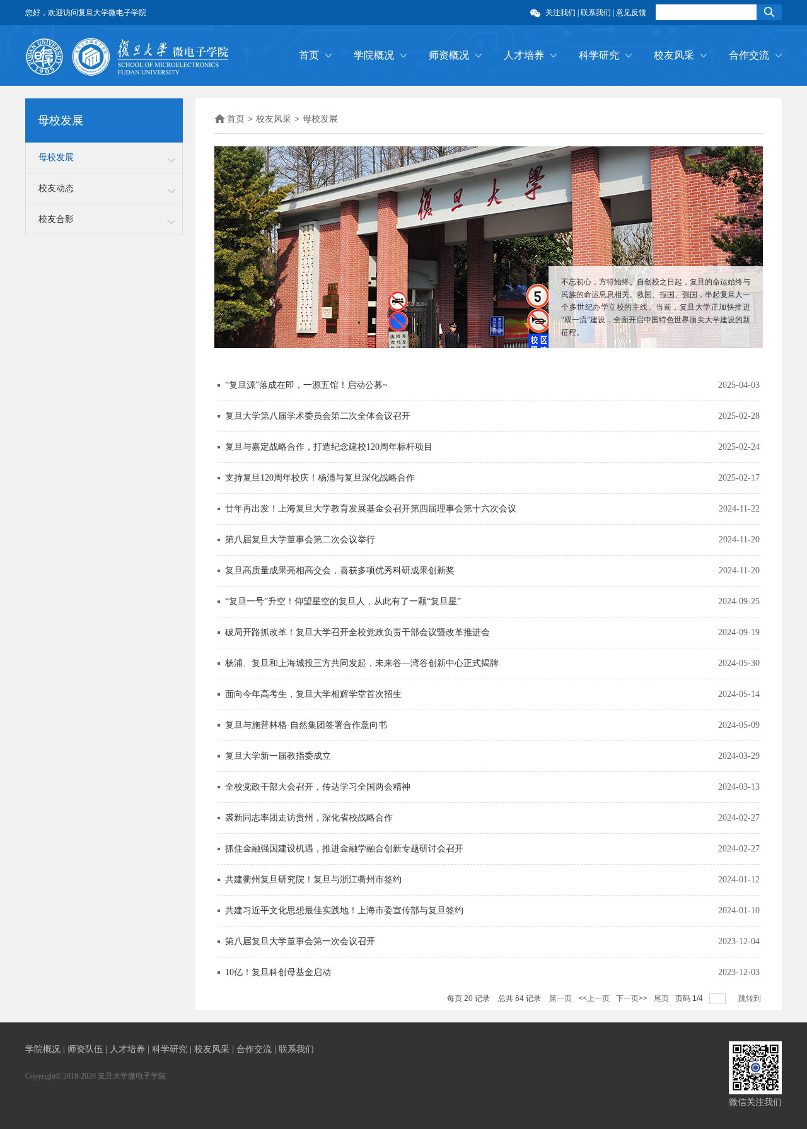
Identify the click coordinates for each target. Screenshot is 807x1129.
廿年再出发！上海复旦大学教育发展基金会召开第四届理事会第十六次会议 (370, 508)
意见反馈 (631, 12)
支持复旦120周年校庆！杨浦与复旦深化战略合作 (320, 478)
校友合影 (56, 219)
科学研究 (599, 55)
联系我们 (596, 12)
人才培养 (524, 55)
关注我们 (561, 12)
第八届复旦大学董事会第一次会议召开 (300, 941)
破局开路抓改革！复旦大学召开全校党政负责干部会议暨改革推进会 (357, 632)
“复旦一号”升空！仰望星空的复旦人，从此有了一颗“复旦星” (343, 601)
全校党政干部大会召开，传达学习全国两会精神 (317, 787)
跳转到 (750, 998)
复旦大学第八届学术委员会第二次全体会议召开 (317, 416)
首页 (309, 55)
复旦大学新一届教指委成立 (278, 756)
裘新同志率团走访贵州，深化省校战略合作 (309, 817)
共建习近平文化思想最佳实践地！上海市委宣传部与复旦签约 (344, 910)
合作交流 (749, 55)
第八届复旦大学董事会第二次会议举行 (300, 539)
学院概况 (374, 55)
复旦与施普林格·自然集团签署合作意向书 (306, 725)
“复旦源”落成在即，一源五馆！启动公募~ (306, 385)
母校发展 (56, 157)
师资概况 (449, 55)
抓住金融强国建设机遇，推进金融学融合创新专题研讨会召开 (344, 848)
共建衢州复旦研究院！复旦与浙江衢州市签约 (313, 879)
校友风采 (674, 55)
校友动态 (56, 188)
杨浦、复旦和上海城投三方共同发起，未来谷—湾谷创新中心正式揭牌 (362, 663)
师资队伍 (86, 1049)
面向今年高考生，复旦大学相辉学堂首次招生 (313, 694)
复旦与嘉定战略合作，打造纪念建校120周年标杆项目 (329, 447)
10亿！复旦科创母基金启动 (278, 972)
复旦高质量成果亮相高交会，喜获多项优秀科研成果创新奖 (340, 570)
